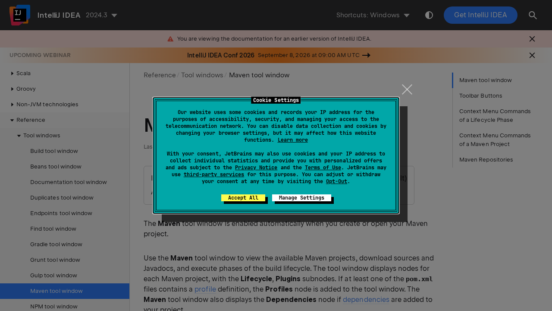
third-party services (214, 174)
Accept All (243, 197)
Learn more (293, 139)
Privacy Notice (256, 167)
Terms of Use (323, 167)
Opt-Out (336, 181)
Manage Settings (301, 197)
